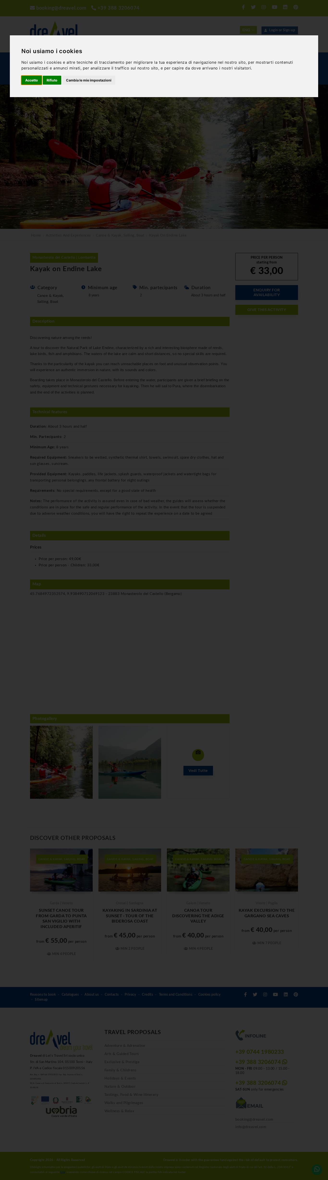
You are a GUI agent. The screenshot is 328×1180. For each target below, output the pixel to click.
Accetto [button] (31, 80)
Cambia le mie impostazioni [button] (88, 80)
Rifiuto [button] (52, 80)
